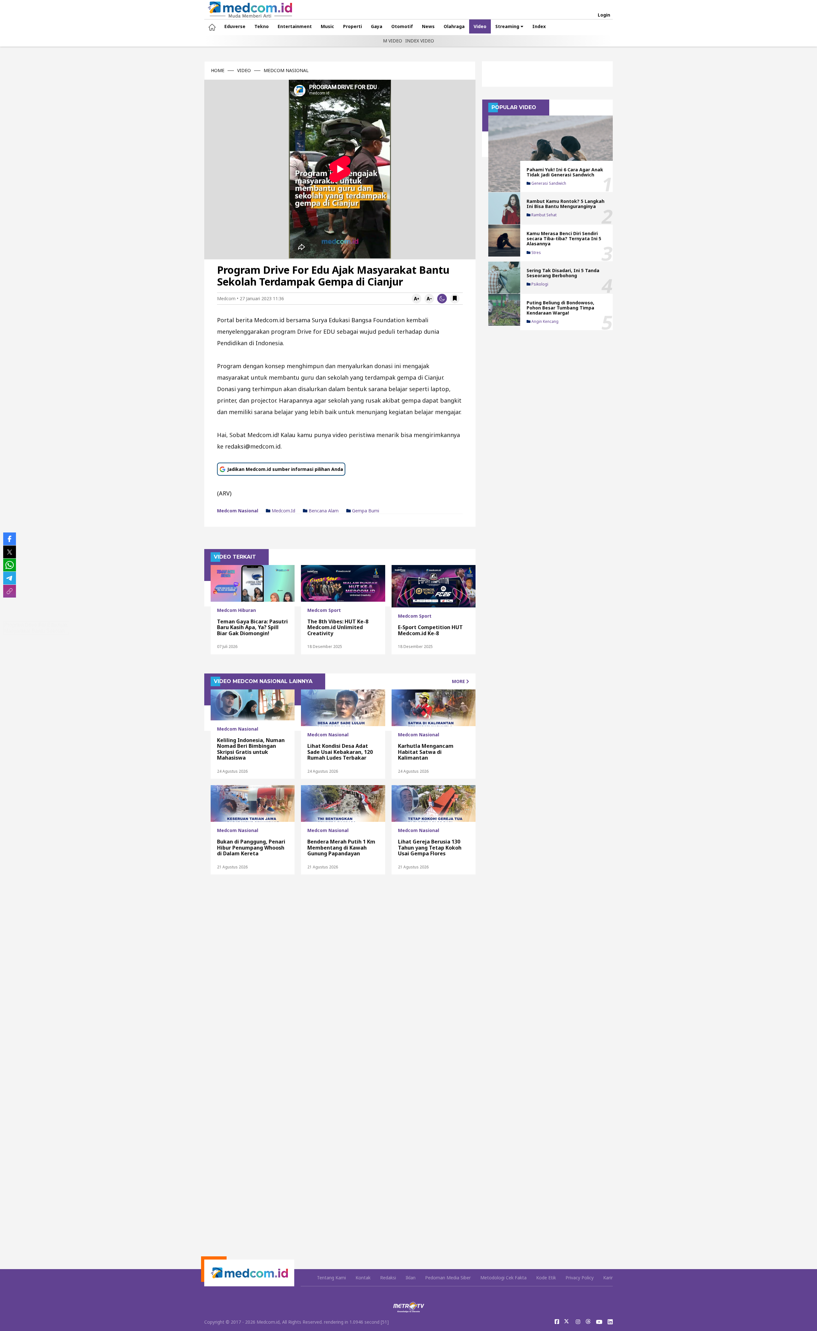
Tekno (261, 26)
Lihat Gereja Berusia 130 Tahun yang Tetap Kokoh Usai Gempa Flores (429, 847)
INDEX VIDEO (419, 41)
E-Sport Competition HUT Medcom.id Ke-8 (430, 630)
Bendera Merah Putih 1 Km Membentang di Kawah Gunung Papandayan (341, 847)
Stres (535, 252)
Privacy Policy (580, 1278)
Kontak (363, 1278)
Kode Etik (546, 1278)
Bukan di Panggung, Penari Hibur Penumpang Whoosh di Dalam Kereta (251, 847)
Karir (608, 1278)
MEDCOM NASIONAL (286, 70)
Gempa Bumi (365, 510)
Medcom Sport (324, 610)
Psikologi (539, 284)
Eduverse (234, 26)
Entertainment (295, 26)
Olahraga (454, 26)
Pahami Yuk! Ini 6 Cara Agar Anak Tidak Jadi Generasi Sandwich (565, 172)
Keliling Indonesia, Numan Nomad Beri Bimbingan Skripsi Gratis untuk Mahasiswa (251, 749)
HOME (217, 70)
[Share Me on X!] (9, 552)
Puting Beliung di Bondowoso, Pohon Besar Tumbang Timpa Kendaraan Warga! (560, 308)
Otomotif (402, 26)
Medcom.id (282, 510)
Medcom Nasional (237, 510)
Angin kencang (544, 321)
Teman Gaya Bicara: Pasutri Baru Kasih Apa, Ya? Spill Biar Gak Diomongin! (252, 627)
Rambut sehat (543, 215)
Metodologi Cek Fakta (503, 1278)
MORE (459, 681)
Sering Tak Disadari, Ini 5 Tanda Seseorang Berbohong (563, 273)
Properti (352, 26)
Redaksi (388, 1278)
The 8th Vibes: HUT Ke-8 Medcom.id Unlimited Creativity (337, 627)
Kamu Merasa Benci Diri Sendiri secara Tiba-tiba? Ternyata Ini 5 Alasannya (564, 238)
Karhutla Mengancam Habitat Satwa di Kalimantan (425, 751)
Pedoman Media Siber (448, 1278)
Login (604, 15)
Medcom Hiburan (236, 610)
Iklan (411, 1278)
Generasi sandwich (548, 183)
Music (327, 26)
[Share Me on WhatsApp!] (9, 565)
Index (539, 26)
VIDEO (244, 70)
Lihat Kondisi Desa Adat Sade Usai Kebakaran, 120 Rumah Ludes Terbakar (340, 751)
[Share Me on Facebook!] (9, 538)
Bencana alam (323, 510)
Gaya (376, 26)
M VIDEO (392, 41)
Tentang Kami (331, 1278)
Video (480, 26)
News (428, 26)
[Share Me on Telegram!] (9, 578)
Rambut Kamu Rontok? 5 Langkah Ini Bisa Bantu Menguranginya (565, 203)
